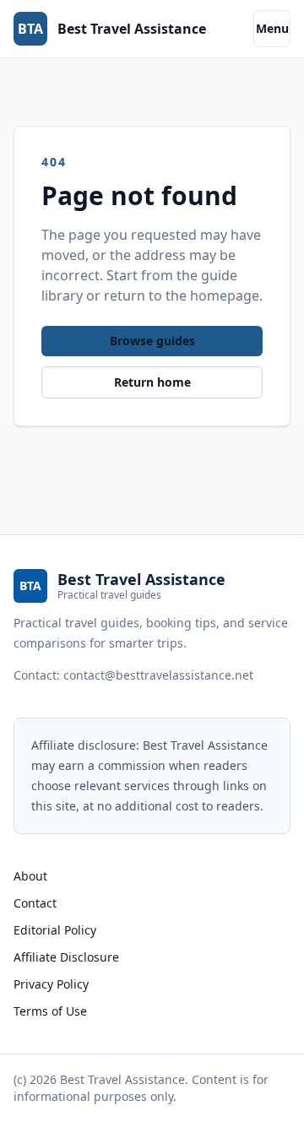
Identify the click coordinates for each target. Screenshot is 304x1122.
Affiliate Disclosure (66, 957)
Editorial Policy (55, 930)
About (30, 876)
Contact (35, 903)
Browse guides (152, 341)
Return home (152, 382)
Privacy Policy (51, 984)
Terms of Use (50, 1011)
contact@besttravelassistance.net (158, 675)
